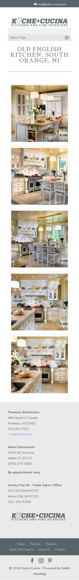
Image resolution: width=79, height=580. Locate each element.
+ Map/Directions (20, 434)
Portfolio (35, 544)
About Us (44, 549)
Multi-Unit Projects (22, 549)
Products (51, 544)
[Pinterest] (50, 561)
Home (21, 544)
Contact (60, 549)
